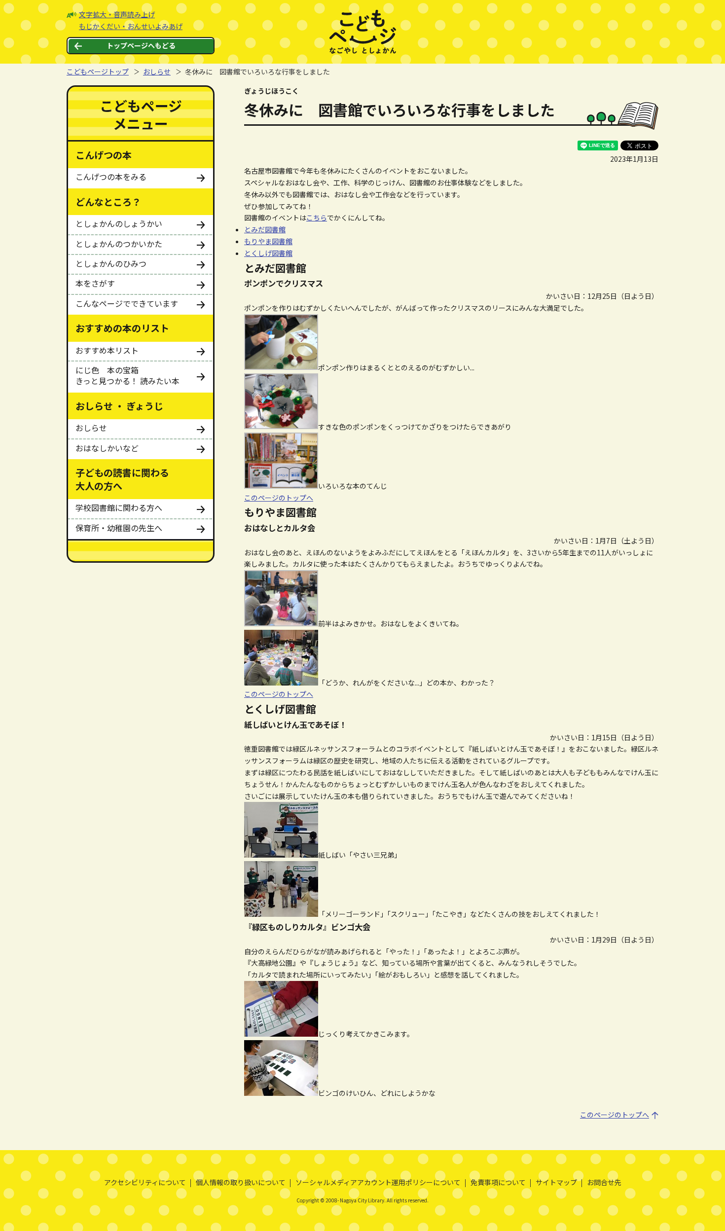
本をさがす (95, 283)
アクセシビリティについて (145, 1182)
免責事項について (498, 1182)
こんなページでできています (126, 303)
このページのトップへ (278, 498)
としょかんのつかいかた (118, 244)
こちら (316, 217)
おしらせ (157, 71)
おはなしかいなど (107, 448)
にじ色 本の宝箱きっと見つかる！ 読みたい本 (127, 375)
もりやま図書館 (268, 241)
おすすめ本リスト (107, 350)
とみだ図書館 (265, 229)
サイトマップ (556, 1182)
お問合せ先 (604, 1182)
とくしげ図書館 (268, 253)
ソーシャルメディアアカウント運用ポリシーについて (378, 1182)
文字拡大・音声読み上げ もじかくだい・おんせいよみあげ (130, 20)
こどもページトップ (98, 71)
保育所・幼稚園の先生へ (118, 528)
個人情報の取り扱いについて (241, 1182)
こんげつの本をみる (110, 176)
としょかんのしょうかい (118, 223)
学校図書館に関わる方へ (118, 507)
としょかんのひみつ (110, 263)
